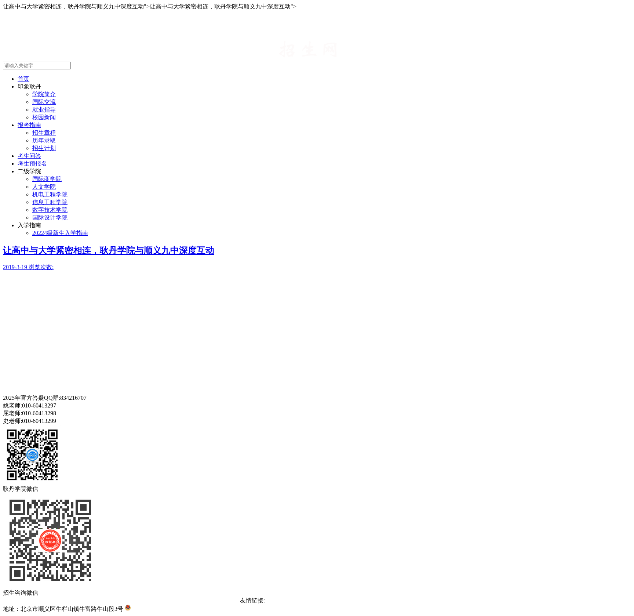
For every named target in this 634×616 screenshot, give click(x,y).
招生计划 (44, 148)
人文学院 (44, 187)
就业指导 (44, 109)
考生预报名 (32, 163)
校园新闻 (44, 117)
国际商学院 (47, 179)
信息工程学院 (50, 202)
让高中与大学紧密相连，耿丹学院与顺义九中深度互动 (108, 250)
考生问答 (29, 156)
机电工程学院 (50, 194)
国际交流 (44, 102)
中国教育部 (279, 600)
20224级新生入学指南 (60, 233)
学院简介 (44, 94)
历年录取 (44, 140)
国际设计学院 (50, 217)
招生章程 (44, 133)
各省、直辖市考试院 (367, 600)
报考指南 (29, 125)
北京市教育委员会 (317, 600)
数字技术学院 (50, 210)
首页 (23, 79)
